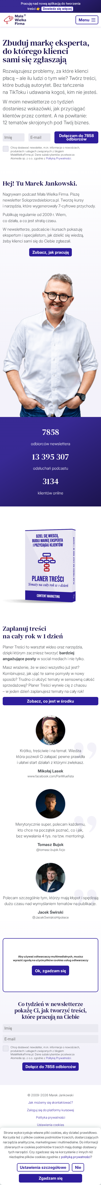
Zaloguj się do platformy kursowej (50, 1110)
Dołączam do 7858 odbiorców (76, 137)
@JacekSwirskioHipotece (50, 917)
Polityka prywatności (50, 1117)
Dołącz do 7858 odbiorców (50, 1066)
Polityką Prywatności (58, 158)
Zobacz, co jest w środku (50, 701)
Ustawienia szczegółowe (43, 1167)
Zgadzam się (51, 1178)
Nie (78, 1167)
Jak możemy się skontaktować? (50, 1102)
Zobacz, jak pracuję (50, 252)
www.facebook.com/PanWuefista (50, 776)
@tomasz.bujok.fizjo (50, 850)
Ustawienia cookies (50, 1125)
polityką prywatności (75, 1157)
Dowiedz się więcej (57, 9)
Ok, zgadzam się (50, 970)
